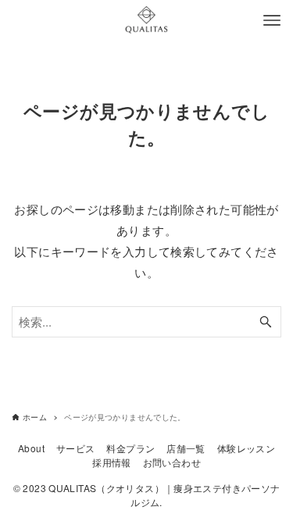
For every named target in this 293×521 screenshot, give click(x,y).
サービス (75, 448)
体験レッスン (246, 448)
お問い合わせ (172, 462)
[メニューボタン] (272, 20)
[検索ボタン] (265, 321)
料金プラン (130, 448)
